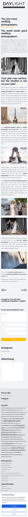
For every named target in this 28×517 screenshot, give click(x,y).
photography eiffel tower (7, 423)
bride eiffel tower (11, 410)
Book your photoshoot (6, 463)
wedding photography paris (16, 454)
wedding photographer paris (8, 452)
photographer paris (12, 420)
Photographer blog (6, 465)
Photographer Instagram (7, 467)
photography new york (8, 425)
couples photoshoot (20, 414)
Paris (8, 416)
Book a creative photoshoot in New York (10, 473)
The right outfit (5, 478)
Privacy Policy (5, 480)
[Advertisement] (12, 372)
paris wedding (19, 416)
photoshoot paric (19, 432)
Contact (3, 471)
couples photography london (21, 412)
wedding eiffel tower (17, 448)
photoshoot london (15, 430)
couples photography (10, 412)
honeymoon (4, 416)
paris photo (13, 416)
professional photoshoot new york (9, 441)
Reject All (14, 514)
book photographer (6, 408)
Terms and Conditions (6, 488)
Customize (14, 510)
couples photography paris (8, 414)
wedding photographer (17, 450)
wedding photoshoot (6, 456)
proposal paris (9, 443)
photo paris (7, 427)
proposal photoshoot (7, 445)
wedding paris (5, 450)
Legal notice (4, 486)
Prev (4, 290)
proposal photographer (18, 443)
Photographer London (6, 418)
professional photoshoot (17, 439)
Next (23, 290)
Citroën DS (17, 410)
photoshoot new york (8, 432)
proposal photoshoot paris (19, 445)
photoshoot (12, 428)
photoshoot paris (9, 434)
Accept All (14, 506)
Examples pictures (6, 469)
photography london (17, 423)
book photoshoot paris (16, 408)
